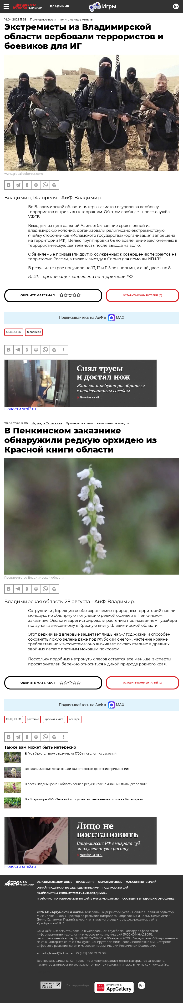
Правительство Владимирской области (34, 577)
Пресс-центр (85, 882)
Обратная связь (110, 882)
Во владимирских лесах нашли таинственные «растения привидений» (77, 769)
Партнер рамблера (77, 985)
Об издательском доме (54, 882)
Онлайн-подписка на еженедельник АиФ (68, 887)
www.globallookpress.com (23, 173)
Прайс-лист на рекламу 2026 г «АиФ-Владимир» (72, 893)
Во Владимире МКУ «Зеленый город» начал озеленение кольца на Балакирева (84, 799)
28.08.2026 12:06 (16, 423)
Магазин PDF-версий (141, 882)
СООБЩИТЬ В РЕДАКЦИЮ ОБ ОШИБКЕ (148, 898)
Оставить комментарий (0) (142, 295)
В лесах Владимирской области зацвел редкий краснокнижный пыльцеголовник (86, 784)
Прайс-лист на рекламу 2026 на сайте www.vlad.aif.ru (78, 898)
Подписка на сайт (116, 887)
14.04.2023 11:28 (15, 19)
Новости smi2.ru (20, 409)
